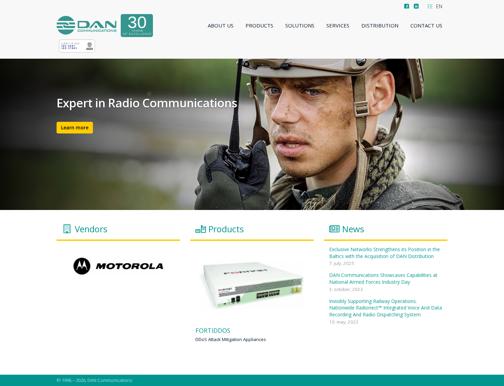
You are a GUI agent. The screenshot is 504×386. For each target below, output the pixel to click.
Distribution (379, 25)
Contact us (426, 25)
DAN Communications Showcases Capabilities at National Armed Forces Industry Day (383, 278)
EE (430, 6)
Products (259, 25)
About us (220, 25)
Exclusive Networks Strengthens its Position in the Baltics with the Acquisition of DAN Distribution (384, 252)
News (353, 229)
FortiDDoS (212, 330)
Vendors (91, 229)
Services (337, 25)
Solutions (299, 25)
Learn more (74, 127)
